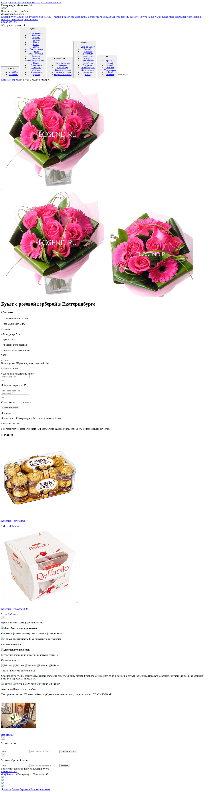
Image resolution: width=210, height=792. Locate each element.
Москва (20, 16)
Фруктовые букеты (62, 74)
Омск (27, 19)
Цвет (110, 65)
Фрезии (36, 74)
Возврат (30, 2)
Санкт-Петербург (34, 16)
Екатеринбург (8, 16)
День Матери (88, 61)
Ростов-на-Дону (148, 16)
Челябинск (17, 19)
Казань (47, 16)
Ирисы (36, 42)
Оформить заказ (10, 408)
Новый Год (88, 63)
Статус (39, 2)
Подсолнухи (36, 65)
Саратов (115, 16)
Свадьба (88, 49)
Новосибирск (59, 16)
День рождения (88, 47)
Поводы (88, 58)
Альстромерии (36, 33)
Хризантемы (36, 72)
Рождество (88, 65)
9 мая (88, 74)
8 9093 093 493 (9, 22)
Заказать (65, 766)
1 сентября (88, 54)
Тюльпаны (36, 68)
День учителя (87, 70)
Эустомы (36, 70)
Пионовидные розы (36, 61)
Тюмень (125, 16)
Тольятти (134, 16)
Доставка (13, 2)
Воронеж (187, 16)
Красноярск (168, 16)
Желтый (110, 68)
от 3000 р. (13, 74)
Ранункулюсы (36, 49)
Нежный (110, 74)
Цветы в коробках (63, 72)
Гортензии (36, 40)
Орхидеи (36, 58)
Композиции (62, 67)
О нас (4, 2)
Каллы (36, 44)
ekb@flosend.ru (9, 774)
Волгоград (93, 16)
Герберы (36, 37)
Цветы (36, 52)
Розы (36, 51)
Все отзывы (7, 735)
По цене (12, 71)
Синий (110, 65)
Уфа (159, 16)
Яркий (110, 72)
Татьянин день (88, 68)
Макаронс (62, 65)
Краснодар (105, 16)
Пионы (36, 63)
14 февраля (87, 56)
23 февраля (87, 72)
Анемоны (36, 35)
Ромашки (36, 56)
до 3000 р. (13, 72)
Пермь (178, 16)
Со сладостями (63, 63)
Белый (110, 63)
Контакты (48, 2)
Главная (5, 79)
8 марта (87, 58)
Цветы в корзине (63, 70)
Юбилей (88, 51)
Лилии (36, 47)
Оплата (22, 2)
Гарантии (25, 789)
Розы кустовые (36, 54)
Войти (57, 2)
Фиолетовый (110, 70)
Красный (110, 61)
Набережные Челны (76, 16)
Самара (34, 19)
